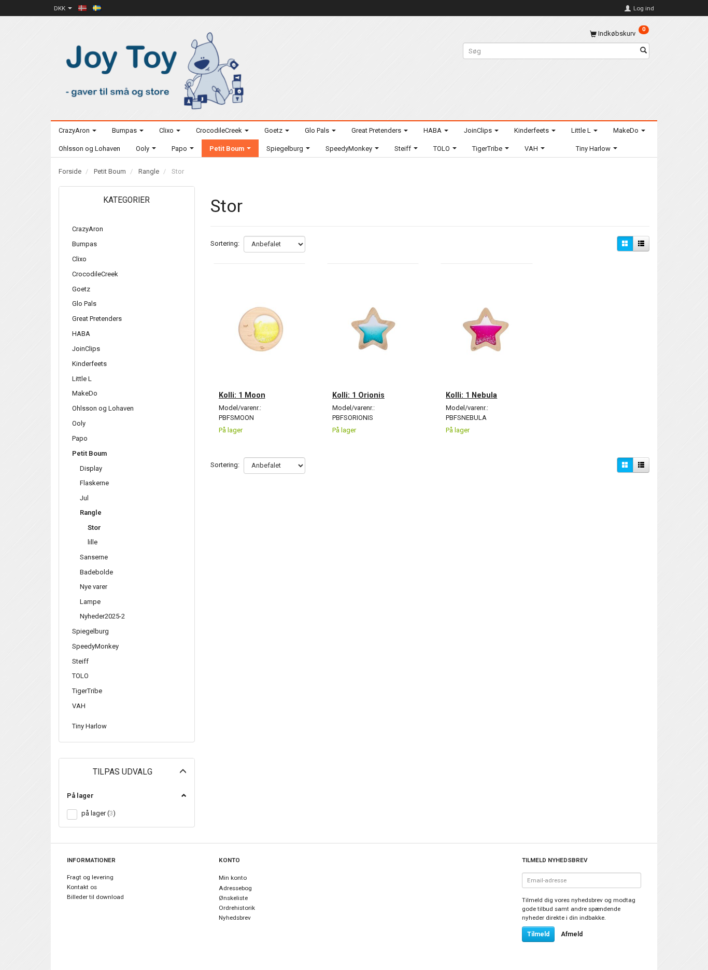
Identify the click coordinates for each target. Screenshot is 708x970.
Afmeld (572, 934)
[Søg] (643, 51)
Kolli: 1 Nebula (471, 395)
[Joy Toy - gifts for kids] (152, 68)
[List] (641, 243)
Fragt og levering (90, 877)
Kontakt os (82, 887)
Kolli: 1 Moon (242, 395)
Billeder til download (95, 897)
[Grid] (625, 243)
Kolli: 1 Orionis (358, 395)
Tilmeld (538, 934)
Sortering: (224, 243)
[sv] (97, 8)
